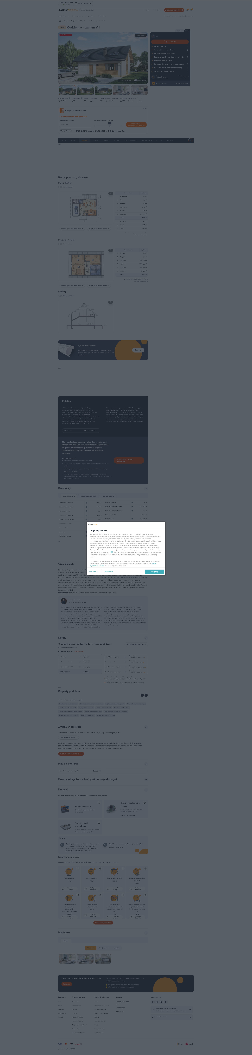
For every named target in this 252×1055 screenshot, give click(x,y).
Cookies (101, 566)
